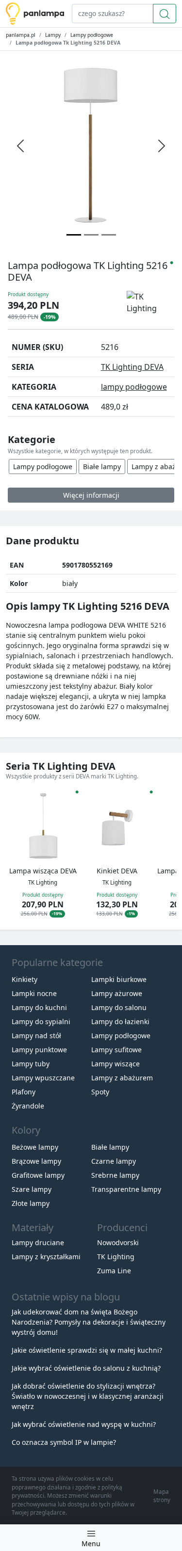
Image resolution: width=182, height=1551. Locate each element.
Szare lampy (31, 1189)
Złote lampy (31, 1203)
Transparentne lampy (126, 1189)
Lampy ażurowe (116, 993)
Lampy (53, 35)
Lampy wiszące (115, 1063)
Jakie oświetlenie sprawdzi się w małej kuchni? (87, 1350)
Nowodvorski (118, 1242)
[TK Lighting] (150, 303)
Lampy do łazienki (120, 1021)
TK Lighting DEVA (132, 367)
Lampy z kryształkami (46, 1256)
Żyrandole (28, 1105)
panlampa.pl (20, 35)
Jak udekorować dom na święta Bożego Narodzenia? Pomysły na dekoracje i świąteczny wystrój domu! (88, 1322)
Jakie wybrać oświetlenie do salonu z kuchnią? (86, 1368)
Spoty (100, 1091)
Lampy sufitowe (116, 1049)
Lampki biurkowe (119, 979)
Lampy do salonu (119, 1007)
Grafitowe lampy (38, 1175)
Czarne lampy (113, 1161)
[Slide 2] (108, 234)
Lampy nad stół (36, 1035)
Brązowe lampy (36, 1161)
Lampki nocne (34, 993)
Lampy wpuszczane (43, 1077)
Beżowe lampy (35, 1147)
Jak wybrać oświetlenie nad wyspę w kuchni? (84, 1424)
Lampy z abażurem (122, 1077)
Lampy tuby (31, 1063)
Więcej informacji (91, 495)
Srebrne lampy (115, 1175)
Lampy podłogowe (91, 35)
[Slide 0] (73, 234)
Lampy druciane (38, 1242)
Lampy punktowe (39, 1049)
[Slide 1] (91, 234)
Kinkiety (24, 979)
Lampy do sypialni (41, 1021)
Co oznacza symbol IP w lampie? (64, 1442)
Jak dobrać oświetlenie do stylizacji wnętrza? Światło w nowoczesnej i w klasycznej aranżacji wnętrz (88, 1396)
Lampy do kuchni (39, 1007)
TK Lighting (115, 1256)
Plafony (23, 1091)
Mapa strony (161, 1496)
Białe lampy (102, 466)
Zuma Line (114, 1270)
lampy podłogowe (134, 386)
